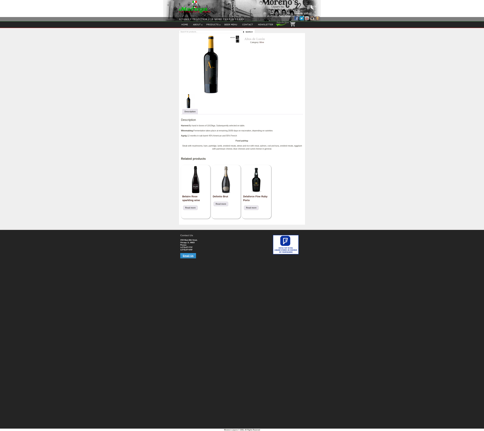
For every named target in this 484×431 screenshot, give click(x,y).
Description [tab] (190, 112)
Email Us (188, 255)
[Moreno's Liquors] (186, 13)
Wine (261, 42)
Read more (190, 208)
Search (249, 32)
